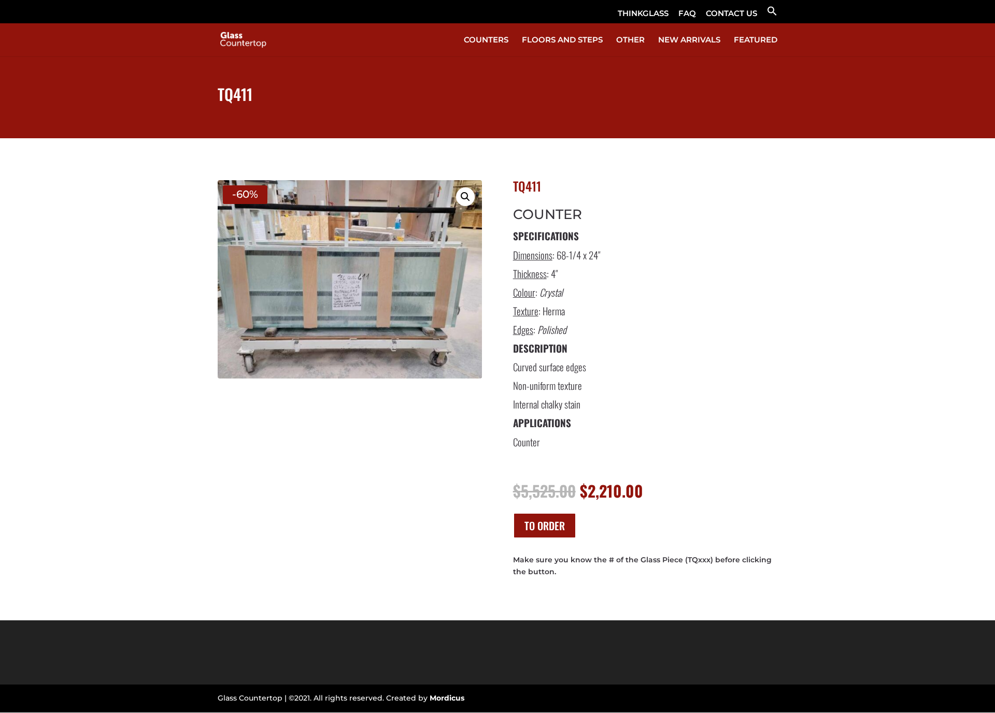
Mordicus (447, 698)
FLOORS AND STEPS (562, 40)
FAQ (687, 13)
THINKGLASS (643, 13)
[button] (772, 14)
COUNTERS (486, 40)
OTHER (630, 40)
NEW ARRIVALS (689, 40)
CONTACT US (731, 13)
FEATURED (755, 40)
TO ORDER (544, 525)
